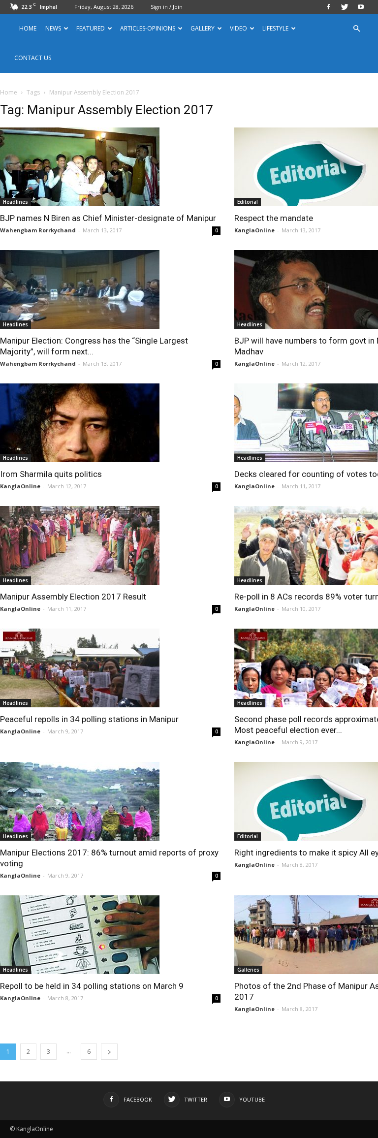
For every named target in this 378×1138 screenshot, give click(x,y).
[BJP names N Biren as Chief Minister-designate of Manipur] (110, 166)
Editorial (247, 201)
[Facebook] (328, 7)
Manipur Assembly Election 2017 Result (73, 596)
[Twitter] (344, 7)
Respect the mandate (273, 218)
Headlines (15, 201)
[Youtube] (360, 7)
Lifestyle (275, 28)
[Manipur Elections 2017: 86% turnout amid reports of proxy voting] (110, 801)
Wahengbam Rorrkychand (38, 230)
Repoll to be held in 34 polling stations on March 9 (92, 986)
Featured (90, 28)
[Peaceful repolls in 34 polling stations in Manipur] (110, 668)
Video (238, 28)
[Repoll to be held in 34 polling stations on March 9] (110, 934)
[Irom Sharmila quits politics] (110, 422)
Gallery (202, 28)
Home (27, 28)
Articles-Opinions (147, 28)
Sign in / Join (167, 6)
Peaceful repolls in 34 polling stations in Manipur (89, 719)
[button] (356, 28)
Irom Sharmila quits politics (51, 474)
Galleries (248, 969)
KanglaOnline (254, 230)
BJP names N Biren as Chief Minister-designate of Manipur (108, 218)
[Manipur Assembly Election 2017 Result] (110, 545)
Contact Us (32, 58)
